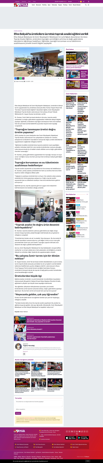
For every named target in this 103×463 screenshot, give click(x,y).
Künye (56, 452)
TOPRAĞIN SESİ (80, 218)
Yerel (70, 5)
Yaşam (60, 5)
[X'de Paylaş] (18, 78)
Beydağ (44, 456)
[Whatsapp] (87, 431)
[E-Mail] (24, 354)
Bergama (39, 456)
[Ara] (86, 5)
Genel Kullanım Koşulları (48, 452)
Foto (29, 1)
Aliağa (19, 456)
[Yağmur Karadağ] (18, 346)
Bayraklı (34, 456)
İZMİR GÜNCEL (18, 31)
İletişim (61, 452)
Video (34, 1)
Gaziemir (22, 458)
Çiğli (60, 456)
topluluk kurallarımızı (29, 418)
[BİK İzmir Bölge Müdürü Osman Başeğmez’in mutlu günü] (38, 382)
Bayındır (29, 456)
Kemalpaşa (53, 458)
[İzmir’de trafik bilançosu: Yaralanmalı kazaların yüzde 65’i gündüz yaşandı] (54, 366)
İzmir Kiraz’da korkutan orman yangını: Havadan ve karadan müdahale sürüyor (22, 374)
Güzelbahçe (28, 458)
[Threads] (84, 431)
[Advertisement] (51, 18)
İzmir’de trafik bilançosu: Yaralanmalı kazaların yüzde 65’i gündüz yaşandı (54, 373)
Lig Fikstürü (38, 452)
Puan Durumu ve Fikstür (22, 447)
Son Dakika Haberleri (59, 447)
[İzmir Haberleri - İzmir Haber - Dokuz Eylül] (21, 5)
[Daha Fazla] (23, 78)
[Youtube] (79, 431)
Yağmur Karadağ (19, 81)
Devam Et (25, 351)
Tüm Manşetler (39, 447)
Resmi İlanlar (77, 5)
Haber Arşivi (75, 447)
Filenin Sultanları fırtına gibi (82, 200)
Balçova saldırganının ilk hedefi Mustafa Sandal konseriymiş (54, 390)
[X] (69, 431)
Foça (18, 458)
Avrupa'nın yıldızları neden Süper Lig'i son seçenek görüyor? (81, 208)
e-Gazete (17, 1)
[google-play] (83, 438)
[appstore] (71, 438)
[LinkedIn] (77, 431)
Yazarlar (24, 1)
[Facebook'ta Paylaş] (15, 78)
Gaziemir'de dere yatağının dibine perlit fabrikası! (81, 222)
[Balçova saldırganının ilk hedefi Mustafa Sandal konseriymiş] (54, 382)
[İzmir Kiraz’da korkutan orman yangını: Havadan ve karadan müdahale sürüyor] (22, 366)
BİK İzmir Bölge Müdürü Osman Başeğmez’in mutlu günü (38, 390)
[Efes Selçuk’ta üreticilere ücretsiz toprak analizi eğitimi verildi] (39, 62)
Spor (49, 5)
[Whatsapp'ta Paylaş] (20, 78)
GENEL (78, 205)
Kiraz (58, 458)
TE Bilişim (86, 456)
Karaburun (41, 458)
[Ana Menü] (88, 5)
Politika (44, 5)
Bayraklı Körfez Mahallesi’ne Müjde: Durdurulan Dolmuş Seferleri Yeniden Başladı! (38, 374)
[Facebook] (67, 431)
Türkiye (65, 5)
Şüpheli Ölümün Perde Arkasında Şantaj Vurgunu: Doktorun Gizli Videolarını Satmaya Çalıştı (22, 390)
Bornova (48, 456)
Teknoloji (54, 5)
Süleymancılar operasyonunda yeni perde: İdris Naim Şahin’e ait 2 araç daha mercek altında (82, 229)
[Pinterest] (72, 431)
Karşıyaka (47, 458)
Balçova (24, 456)
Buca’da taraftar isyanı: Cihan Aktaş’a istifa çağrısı (81, 236)
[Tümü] (87, 194)
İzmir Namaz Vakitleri (59, 444)
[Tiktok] (82, 431)
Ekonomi (38, 5)
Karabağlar (35, 458)
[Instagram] (74, 431)
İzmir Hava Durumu (40, 444)
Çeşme (56, 456)
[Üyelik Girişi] (88, 1)
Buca (53, 456)
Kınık (61, 458)
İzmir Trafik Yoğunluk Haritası (79, 444)
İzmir (33, 5)
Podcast (16, 454)
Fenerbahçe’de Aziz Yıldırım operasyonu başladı (82, 215)
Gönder (18, 413)
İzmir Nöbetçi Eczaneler (22, 444)
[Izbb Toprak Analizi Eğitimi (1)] (39, 206)
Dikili (15, 458)
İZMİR (15, 456)
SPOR (78, 198)
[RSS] (77, 434)
